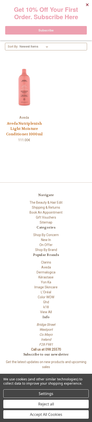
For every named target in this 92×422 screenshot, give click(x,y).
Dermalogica (46, 272)
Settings (46, 393)
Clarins (46, 262)
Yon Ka (46, 282)
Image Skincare (46, 287)
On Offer (46, 245)
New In (46, 240)
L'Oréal (46, 292)
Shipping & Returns (46, 207)
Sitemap (46, 222)
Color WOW (46, 297)
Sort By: (13, 46)
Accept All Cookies (46, 414)
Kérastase (46, 277)
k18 (46, 307)
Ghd (46, 302)
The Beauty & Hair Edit (46, 202)
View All (46, 312)
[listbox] (35, 46)
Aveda (46, 267)
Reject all (46, 404)
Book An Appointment (46, 212)
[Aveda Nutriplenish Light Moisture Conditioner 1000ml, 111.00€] (24, 87)
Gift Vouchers (46, 217)
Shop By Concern (46, 235)
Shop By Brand (46, 250)
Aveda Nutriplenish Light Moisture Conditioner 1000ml (24, 128)
